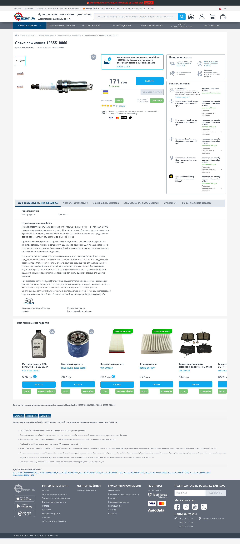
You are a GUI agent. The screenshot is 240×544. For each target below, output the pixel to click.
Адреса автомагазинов (213, 518)
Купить (149, 81)
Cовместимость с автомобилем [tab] (141, 202)
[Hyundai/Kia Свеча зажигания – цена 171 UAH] (20, 61)
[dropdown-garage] (191, 16)
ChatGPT (19, 415)
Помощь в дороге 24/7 (136, 8)
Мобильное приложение (54, 521)
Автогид (112, 509)
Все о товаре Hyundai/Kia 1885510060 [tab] (38, 202)
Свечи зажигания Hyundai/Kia (69, 35)
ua (224, 8)
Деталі (148, 2)
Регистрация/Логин (86, 490)
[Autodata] (157, 510)
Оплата (17, 8)
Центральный (52, 18)
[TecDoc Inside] (157, 495)
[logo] (24, 16)
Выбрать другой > (182, 97)
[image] (39, 343)
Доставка (29, 8)
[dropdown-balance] (223, 16)
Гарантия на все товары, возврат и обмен (211, 64)
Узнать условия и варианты (184, 65)
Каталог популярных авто (54, 494)
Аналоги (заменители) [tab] (75, 202)
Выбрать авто (123, 66)
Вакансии (112, 513)
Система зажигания (28, 35)
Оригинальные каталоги (54, 502)
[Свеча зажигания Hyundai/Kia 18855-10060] (20, 87)
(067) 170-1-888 (186, 518)
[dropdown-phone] (105, 92)
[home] (16, 35)
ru (220, 8)
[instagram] (186, 507)
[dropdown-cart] (212, 16)
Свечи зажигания (46, 35)
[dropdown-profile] (202, 16)
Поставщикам (114, 505)
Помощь (63, 8)
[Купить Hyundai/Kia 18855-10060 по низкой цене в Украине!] (20, 74)
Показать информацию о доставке (208, 112)
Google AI (45, 415)
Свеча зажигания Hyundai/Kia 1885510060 (101, 35)
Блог (152, 8)
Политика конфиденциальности (123, 494)
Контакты (74, 8)
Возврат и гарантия (46, 8)
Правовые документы (118, 502)
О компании (114, 490)
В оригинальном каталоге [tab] (196, 202)
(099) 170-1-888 (186, 522)
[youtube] (195, 507)
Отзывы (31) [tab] (170, 202)
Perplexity (31, 415)
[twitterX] (204, 507)
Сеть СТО (117, 8)
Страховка (105, 8)
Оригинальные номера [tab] (106, 202)
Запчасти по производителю (56, 498)
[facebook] (177, 507)
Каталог (46, 490)
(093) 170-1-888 (186, 526)
